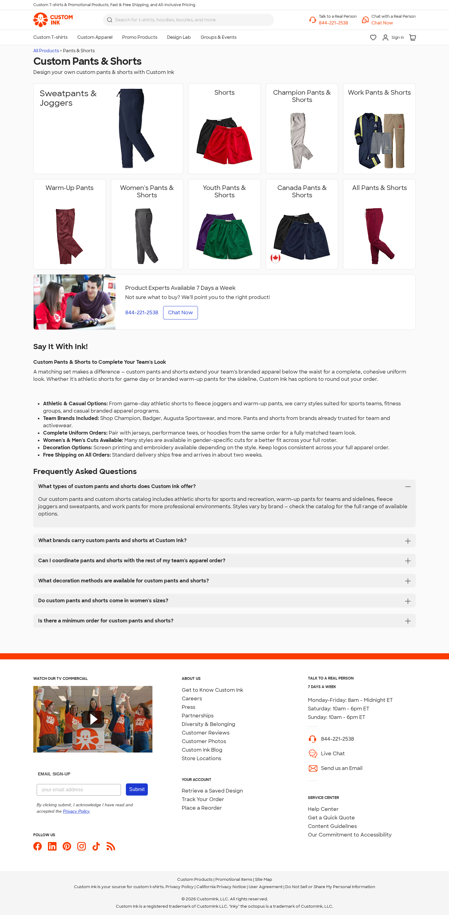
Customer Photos (204, 741)
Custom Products (195, 879)
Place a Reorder (202, 808)
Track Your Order (203, 799)
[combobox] (188, 20)
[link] (53, 20)
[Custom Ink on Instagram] (81, 846)
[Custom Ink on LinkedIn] (52, 846)
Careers (192, 698)
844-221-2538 (337, 739)
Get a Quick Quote (331, 818)
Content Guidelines (332, 826)
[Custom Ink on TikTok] (96, 846)
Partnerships (198, 716)
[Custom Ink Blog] (111, 846)
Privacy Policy (180, 886)
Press (188, 707)
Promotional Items (233, 879)
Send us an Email (342, 768)
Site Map (263, 879)
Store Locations (201, 758)
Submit (136, 789)
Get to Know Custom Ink (212, 690)
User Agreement (266, 886)
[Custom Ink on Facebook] (37, 846)
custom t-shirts (148, 886)
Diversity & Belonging (208, 724)
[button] (393, 23)
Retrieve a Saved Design (212, 791)
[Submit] (109, 20)
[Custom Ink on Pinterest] (67, 846)
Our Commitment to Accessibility (350, 835)
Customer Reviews (205, 733)
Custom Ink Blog (202, 750)
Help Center (323, 809)
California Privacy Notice (221, 886)
